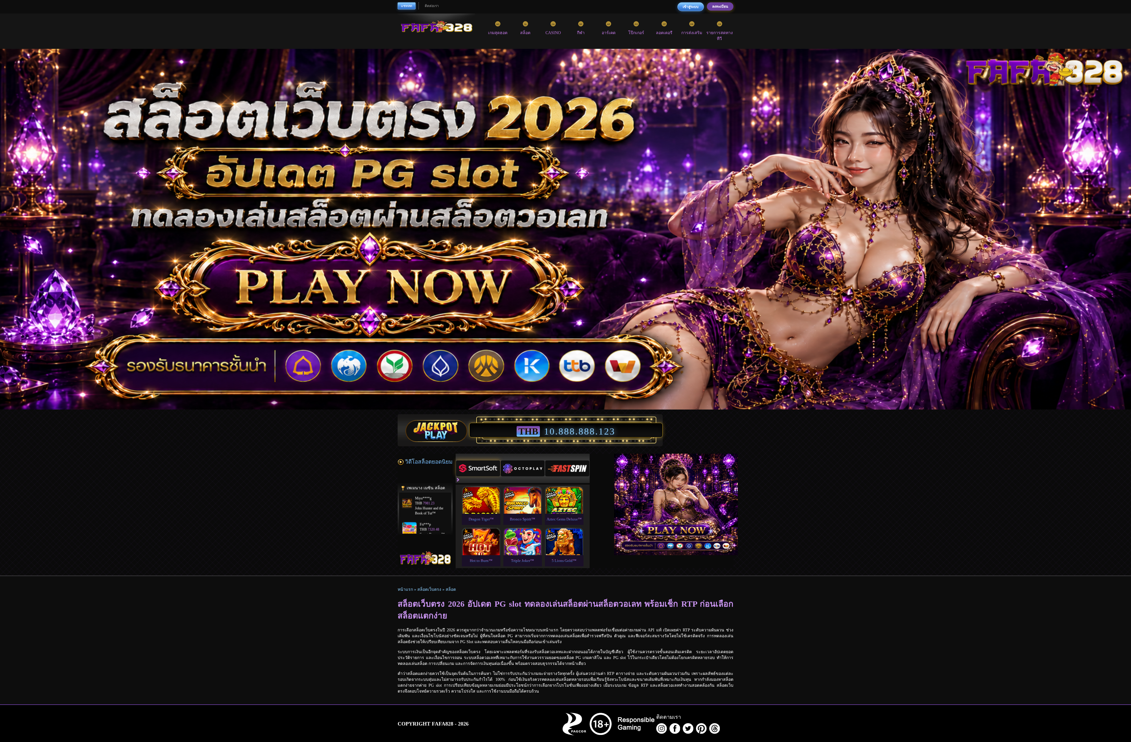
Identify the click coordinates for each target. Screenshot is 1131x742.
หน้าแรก (405, 589)
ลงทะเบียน (720, 6)
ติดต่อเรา (432, 6)
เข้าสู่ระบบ (691, 7)
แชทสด (406, 6)
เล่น (481, 506)
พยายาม (481, 493)
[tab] (478, 468)
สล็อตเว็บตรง (429, 589)
